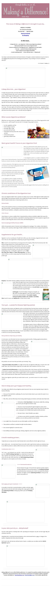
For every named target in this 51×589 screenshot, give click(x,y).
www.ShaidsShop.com (19, 575)
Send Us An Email (25, 33)
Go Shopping (25, 35)
